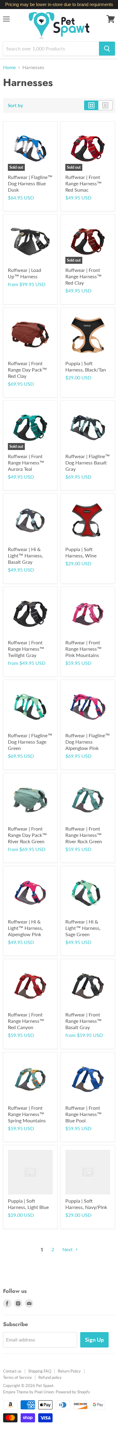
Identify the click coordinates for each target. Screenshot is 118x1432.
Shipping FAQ (39, 1371)
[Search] (107, 49)
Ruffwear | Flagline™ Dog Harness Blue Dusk (30, 183)
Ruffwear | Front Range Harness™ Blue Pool (83, 1114)
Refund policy (50, 1377)
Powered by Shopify (73, 1391)
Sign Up (94, 1339)
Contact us (12, 1371)
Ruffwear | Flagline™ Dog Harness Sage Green (30, 741)
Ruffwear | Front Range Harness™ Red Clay (83, 276)
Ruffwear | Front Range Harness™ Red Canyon (26, 1021)
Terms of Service (17, 1377)
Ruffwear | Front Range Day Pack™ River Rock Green (27, 835)
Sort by (15, 105)
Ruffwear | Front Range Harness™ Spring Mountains (27, 1114)
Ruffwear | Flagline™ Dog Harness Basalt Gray (87, 462)
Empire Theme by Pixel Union (28, 1391)
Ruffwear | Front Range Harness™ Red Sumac (83, 183)
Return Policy (69, 1371)
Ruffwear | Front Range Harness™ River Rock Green (83, 835)
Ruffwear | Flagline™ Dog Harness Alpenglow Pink (87, 741)
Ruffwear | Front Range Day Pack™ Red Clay (27, 369)
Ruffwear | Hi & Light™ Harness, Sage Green (82, 928)
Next (68, 1249)
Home (9, 67)
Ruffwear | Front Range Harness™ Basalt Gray (83, 1021)
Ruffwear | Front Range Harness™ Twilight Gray (26, 648)
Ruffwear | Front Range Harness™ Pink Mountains (83, 648)
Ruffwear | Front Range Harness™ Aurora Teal (26, 462)
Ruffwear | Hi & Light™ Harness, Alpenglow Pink (25, 928)
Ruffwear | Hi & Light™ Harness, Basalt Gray (25, 555)
